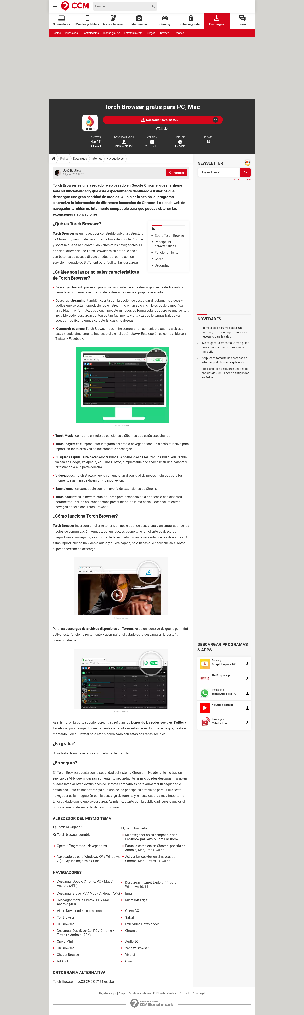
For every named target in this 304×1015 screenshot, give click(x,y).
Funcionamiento (166, 253)
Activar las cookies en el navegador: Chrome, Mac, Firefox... (151, 859)
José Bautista (72, 170)
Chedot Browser (68, 955)
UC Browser (65, 924)
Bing (128, 893)
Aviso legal (199, 993)
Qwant (130, 961)
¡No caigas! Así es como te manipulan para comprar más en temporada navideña (225, 347)
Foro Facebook (167, 839)
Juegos (151, 33)
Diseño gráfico (111, 33)
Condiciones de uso (140, 993)
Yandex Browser (136, 948)
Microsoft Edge (136, 900)
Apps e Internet (113, 24)
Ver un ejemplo (242, 179)
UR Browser (65, 948)
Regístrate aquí (107, 993)
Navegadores (115, 158)
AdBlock (63, 961)
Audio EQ (132, 941)
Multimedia (139, 24)
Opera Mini (65, 941)
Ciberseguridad (190, 24)
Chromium (132, 931)
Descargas (216, 24)
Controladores (91, 33)
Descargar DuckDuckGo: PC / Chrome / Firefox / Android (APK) (85, 933)
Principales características (165, 244)
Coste (159, 259)
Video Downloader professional (80, 911)
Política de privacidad (165, 993)
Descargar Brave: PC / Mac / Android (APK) (88, 893)
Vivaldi (130, 955)
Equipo (122, 993)
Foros (242, 24)
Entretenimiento (133, 33)
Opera (61, 846)
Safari (129, 917)
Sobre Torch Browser (170, 236)
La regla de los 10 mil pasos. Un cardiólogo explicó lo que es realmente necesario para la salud (226, 332)
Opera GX (132, 911)
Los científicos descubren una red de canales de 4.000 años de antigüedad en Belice (225, 373)
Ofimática (178, 33)
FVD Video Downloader (142, 924)
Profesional (71, 33)
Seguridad (162, 265)
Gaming (164, 24)
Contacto (185, 993)
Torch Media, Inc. (124, 146)
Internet (164, 33)
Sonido (57, 33)
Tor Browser (65, 917)
